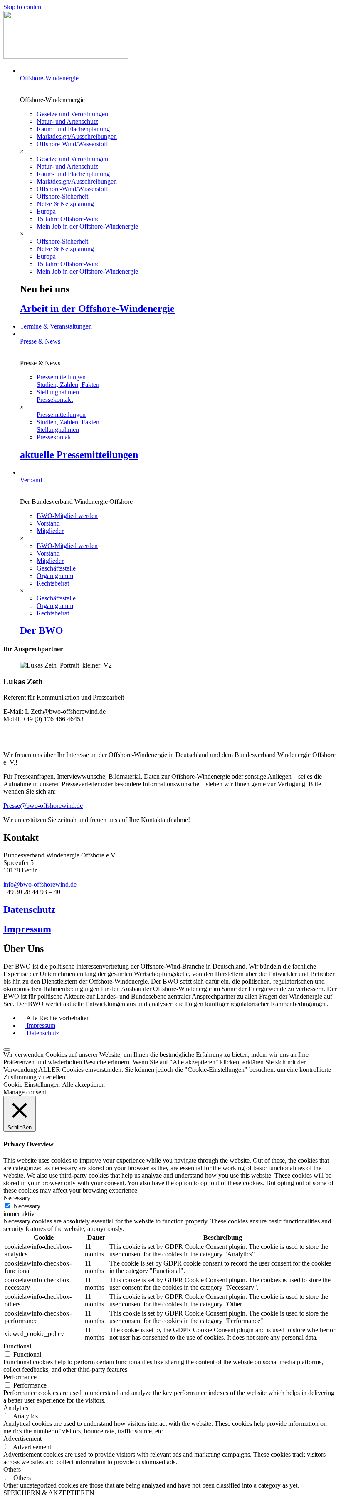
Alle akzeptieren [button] (83, 1084)
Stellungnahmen (58, 392)
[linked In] (170, 741)
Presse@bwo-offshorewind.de (43, 805)
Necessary (26, 1206)
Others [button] (12, 1469)
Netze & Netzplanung (65, 203)
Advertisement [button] (22, 1438)
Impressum (27, 929)
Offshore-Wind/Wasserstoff (72, 143)
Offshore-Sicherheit (62, 196)
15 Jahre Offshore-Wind (68, 218)
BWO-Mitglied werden (67, 515)
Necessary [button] (16, 1197)
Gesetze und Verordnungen (72, 113)
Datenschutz (29, 909)
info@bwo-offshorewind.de (40, 884)
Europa (46, 211)
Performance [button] (20, 1376)
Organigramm (55, 575)
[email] (170, 733)
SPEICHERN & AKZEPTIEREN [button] (48, 1492)
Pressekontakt (55, 399)
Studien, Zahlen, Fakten (68, 384)
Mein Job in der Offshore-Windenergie (87, 226)
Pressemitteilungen (61, 377)
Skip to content (23, 6)
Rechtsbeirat (53, 583)
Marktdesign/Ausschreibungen (77, 136)
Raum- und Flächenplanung (73, 128)
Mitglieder (50, 530)
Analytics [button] (15, 1407)
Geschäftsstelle (56, 568)
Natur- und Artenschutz (67, 121)
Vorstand (48, 523)
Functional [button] (17, 1346)
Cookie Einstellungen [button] (31, 1084)
